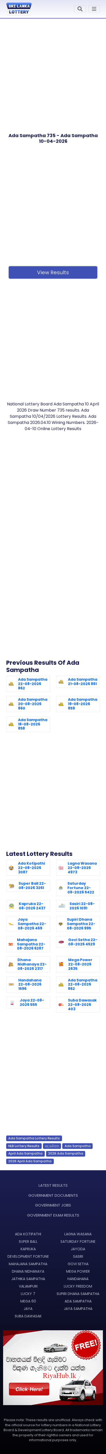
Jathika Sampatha (28, 1278)
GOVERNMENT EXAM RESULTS (53, 1215)
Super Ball (28, 1241)
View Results (53, 272)
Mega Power (78, 1271)
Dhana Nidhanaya (28, 1271)
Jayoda (78, 1249)
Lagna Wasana (78, 1234)
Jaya (28, 1308)
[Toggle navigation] (80, 9)
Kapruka (28, 1249)
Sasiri (78, 1256)
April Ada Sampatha (25, 1153)
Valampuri (28, 1286)
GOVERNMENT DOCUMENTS (53, 1195)
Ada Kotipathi (28, 1234)
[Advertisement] (53, 72)
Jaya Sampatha (78, 1308)
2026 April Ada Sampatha (29, 1161)
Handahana (78, 1278)
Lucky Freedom (78, 1286)
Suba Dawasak (28, 1316)
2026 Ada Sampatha (65, 1153)
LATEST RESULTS (53, 1185)
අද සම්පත (52, 1146)
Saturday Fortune (77, 1241)
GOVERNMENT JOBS (53, 1205)
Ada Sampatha (78, 1146)
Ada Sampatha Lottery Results (34, 1138)
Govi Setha (78, 1263)
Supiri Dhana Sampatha (78, 1293)
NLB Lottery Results (23, 1146)
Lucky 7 (28, 1293)
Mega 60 (28, 1301)
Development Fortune (28, 1256)
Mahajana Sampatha (28, 1263)
